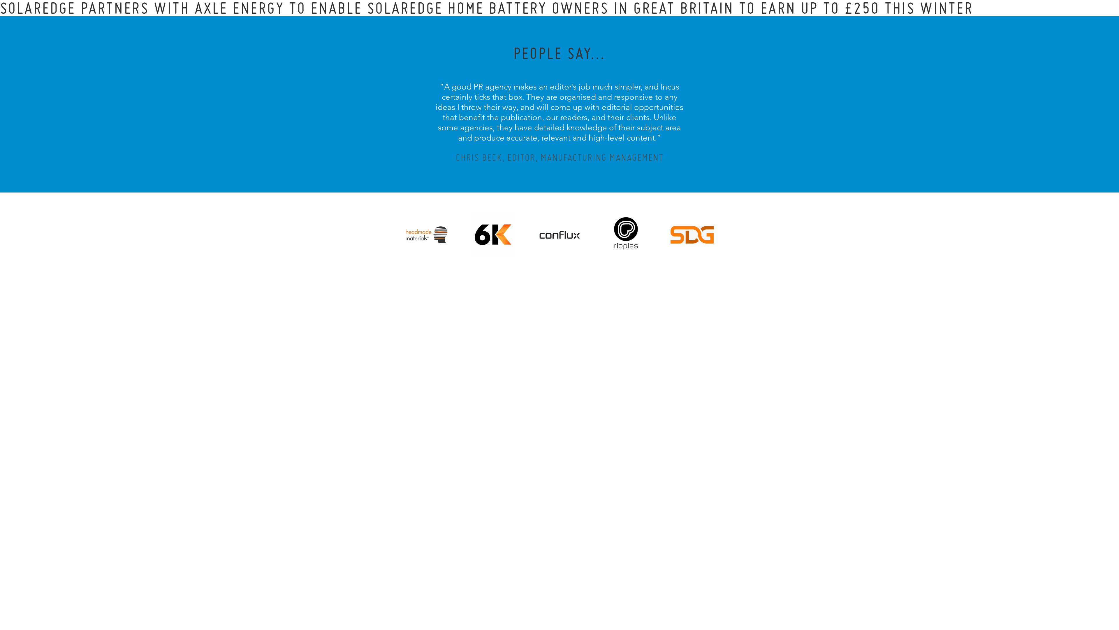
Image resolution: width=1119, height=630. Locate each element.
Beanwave (588, 598)
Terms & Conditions (570, 594)
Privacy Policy (544, 594)
